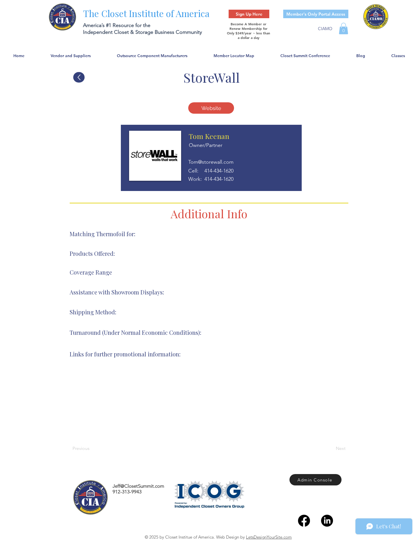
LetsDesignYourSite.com (269, 537)
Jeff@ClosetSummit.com (138, 486)
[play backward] (77, 403)
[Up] (79, 77)
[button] (343, 28)
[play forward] (341, 403)
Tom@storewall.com (210, 162)
